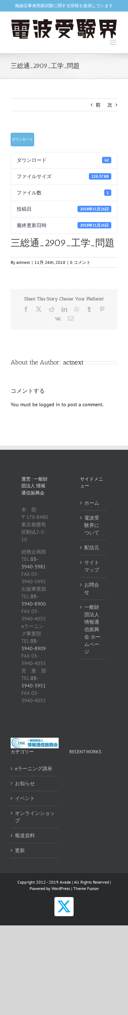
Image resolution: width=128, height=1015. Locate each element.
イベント (25, 798)
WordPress (61, 888)
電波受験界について (91, 525)
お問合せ (91, 588)
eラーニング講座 (33, 768)
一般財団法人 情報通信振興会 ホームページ (92, 629)
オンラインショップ (35, 817)
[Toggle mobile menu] (113, 42)
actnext (23, 262)
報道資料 (25, 835)
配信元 (91, 547)
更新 (20, 850)
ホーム (91, 503)
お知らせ (25, 783)
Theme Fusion (86, 888)
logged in (49, 404)
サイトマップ (91, 566)
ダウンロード (22, 139)
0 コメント (80, 262)
